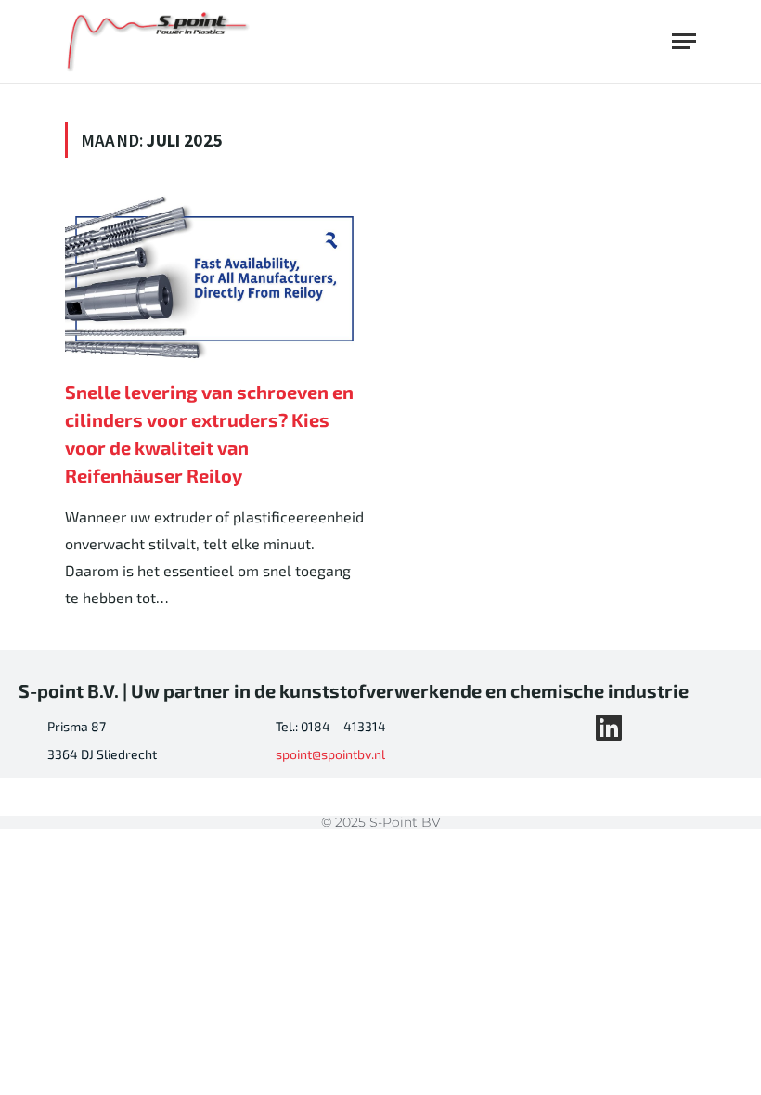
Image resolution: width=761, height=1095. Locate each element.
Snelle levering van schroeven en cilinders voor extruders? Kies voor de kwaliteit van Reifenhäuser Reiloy (209, 433)
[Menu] (684, 41)
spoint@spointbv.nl (330, 754)
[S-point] (158, 42)
